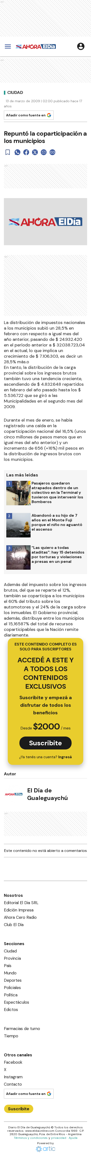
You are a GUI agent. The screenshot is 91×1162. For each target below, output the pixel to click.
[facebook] (26, 152)
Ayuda (73, 1138)
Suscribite (45, 743)
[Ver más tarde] (8, 152)
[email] (44, 152)
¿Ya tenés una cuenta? (45, 757)
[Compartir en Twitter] (35, 152)
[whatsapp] (17, 152)
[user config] (80, 46)
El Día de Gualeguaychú (47, 794)
